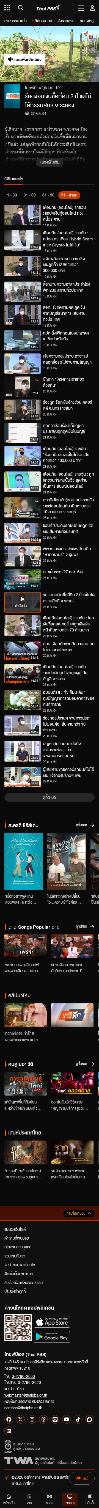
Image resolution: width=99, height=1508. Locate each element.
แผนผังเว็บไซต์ (15, 1229)
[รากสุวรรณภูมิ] (72, 1152)
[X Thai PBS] (20, 1419)
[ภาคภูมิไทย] (25, 1152)
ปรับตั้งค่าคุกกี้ (15, 1291)
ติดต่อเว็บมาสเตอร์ (18, 1273)
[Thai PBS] (49, 7)
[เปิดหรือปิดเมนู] (81, 7)
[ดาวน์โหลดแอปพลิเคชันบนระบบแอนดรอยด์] (52, 1336)
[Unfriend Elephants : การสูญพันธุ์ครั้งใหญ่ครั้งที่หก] (25, 1084)
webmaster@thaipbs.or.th (25, 1395)
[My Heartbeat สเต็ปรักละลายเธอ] (23, 861)
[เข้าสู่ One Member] (92, 7)
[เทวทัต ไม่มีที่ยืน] (25, 1015)
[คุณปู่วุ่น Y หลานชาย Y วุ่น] (66, 861)
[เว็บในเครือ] (7, 7)
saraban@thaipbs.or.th (23, 1407)
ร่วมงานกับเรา (14, 1256)
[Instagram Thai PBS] (32, 1419)
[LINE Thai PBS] (55, 1419)
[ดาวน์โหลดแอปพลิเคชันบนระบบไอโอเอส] (52, 1321)
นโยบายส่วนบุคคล (17, 1246)
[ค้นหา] (20, 7)
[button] (74, 54)
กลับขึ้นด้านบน (76, 1213)
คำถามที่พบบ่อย (16, 1238)
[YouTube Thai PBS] (66, 1419)
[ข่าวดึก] (72, 1015)
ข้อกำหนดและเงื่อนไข (19, 1264)
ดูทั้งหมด (49, 797)
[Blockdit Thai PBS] (89, 1419)
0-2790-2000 (23, 1376)
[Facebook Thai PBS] (8, 1419)
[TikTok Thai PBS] (78, 1419)
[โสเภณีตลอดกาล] (72, 1084)
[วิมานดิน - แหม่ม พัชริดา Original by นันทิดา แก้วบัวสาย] (72, 946)
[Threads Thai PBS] (43, 1419)
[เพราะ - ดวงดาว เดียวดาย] (25, 946)
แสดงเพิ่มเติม (49, 162)
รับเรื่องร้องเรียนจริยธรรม (23, 1282)
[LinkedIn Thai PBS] (8, 1430)
